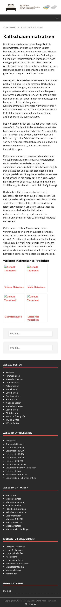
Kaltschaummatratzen (16, 512)
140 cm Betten (13, 419)
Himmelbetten (13, 375)
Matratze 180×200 (14, 522)
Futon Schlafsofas (14, 553)
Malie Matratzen (13, 525)
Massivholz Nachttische (17, 563)
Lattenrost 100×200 (15, 447)
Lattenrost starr (13, 471)
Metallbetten (12, 389)
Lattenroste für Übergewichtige (21, 477)
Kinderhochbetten (14, 406)
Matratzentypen (13, 498)
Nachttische (11, 556)
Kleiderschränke (13, 570)
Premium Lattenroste (16, 474)
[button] (56, 17)
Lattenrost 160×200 (15, 454)
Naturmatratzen (13, 505)
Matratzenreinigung (15, 502)
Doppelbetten (12, 382)
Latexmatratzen (13, 515)
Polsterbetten (12, 385)
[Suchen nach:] (30, 334)
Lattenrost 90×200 (14, 460)
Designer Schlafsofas (15, 546)
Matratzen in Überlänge (17, 529)
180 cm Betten (13, 423)
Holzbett (10, 372)
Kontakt (7, 591)
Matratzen (11, 495)
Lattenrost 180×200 (15, 457)
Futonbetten (12, 399)
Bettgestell (11, 440)
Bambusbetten (13, 396)
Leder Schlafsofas (14, 550)
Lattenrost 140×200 (15, 450)
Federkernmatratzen (16, 508)
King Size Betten (13, 402)
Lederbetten (12, 409)
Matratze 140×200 (14, 518)
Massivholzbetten (14, 379)
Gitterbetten (12, 392)
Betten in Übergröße (15, 416)
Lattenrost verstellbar (16, 464)
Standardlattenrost (15, 444)
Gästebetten (12, 413)
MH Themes (30, 603)
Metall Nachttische (15, 566)
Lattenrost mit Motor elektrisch (21, 467)
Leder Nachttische (14, 560)
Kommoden (11, 573)
